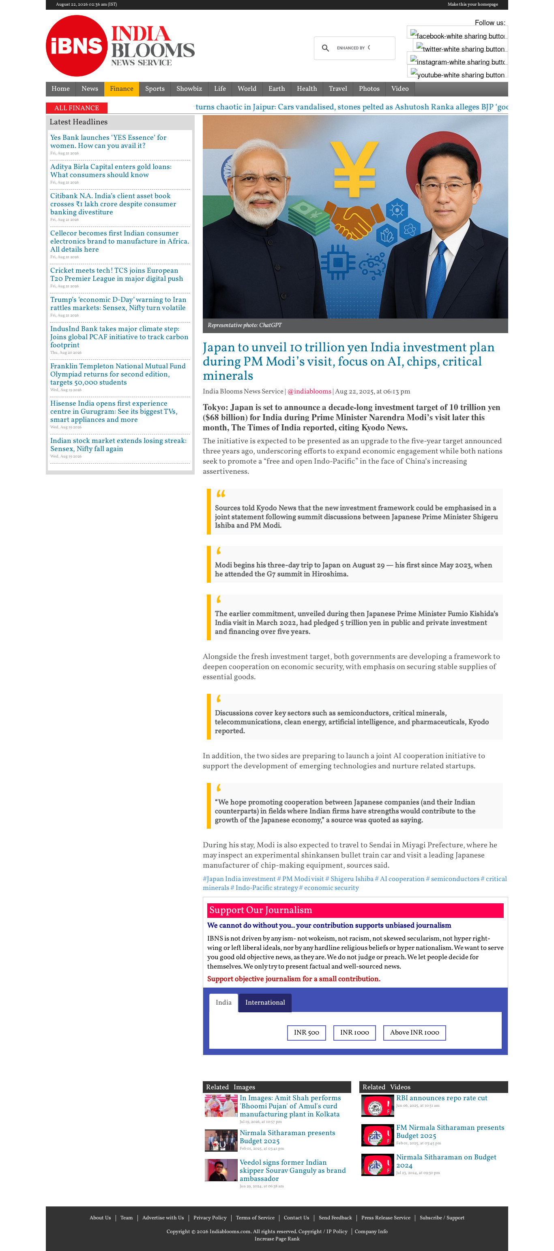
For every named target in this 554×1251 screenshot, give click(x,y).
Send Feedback (335, 1218)
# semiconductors (452, 879)
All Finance (76, 108)
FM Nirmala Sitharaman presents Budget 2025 (450, 1132)
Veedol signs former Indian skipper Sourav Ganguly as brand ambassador (293, 1171)
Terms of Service (255, 1218)
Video (400, 89)
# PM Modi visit (300, 879)
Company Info (371, 1232)
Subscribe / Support (442, 1218)
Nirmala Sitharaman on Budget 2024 (446, 1162)
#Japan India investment (239, 879)
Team (126, 1218)
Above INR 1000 (414, 1032)
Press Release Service (385, 1218)
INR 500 (306, 1032)
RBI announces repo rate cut (441, 1098)
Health (307, 89)
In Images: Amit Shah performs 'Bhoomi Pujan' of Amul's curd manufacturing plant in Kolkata (290, 1106)
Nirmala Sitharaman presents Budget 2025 (287, 1137)
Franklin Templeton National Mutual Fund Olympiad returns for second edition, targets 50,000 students (118, 374)
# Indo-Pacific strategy (264, 888)
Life (220, 89)
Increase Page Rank (277, 1239)
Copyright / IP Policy (323, 1232)
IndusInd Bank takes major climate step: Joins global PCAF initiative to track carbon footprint (119, 337)
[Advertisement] (120, 825)
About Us (100, 1218)
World (247, 89)
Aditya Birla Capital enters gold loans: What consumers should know (111, 171)
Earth (276, 89)
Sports (155, 89)
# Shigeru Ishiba (349, 879)
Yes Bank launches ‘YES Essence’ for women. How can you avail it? (108, 142)
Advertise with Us (163, 1218)
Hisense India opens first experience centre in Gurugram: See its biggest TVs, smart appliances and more (114, 412)
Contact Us (296, 1218)
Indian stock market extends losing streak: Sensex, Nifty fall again (118, 445)
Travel (338, 89)
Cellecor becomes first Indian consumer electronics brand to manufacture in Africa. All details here (119, 242)
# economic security (329, 888)
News (90, 89)
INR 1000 (354, 1032)
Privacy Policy (210, 1218)
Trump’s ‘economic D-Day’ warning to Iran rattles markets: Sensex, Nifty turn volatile (118, 304)
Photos (369, 89)
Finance (121, 89)
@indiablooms (309, 391)
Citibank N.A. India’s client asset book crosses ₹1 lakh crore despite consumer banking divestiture (113, 204)
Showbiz (189, 89)
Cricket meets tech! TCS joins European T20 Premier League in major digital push (116, 275)
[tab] (223, 1003)
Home (61, 89)
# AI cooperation (400, 879)
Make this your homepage (473, 4)
